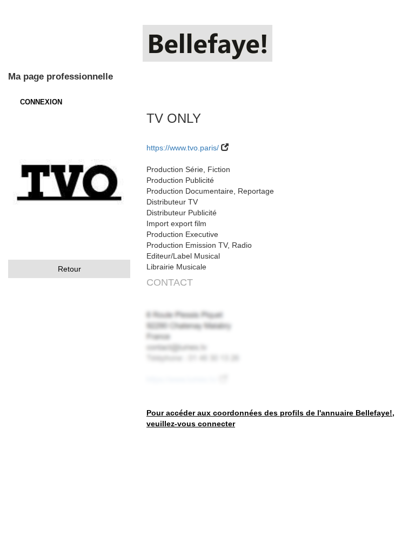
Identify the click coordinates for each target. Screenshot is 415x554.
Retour (69, 269)
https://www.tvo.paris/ (182, 147)
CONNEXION (41, 102)
